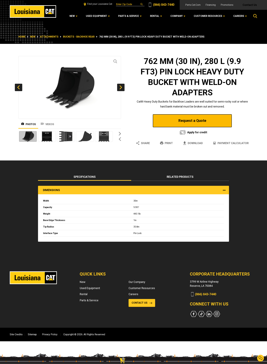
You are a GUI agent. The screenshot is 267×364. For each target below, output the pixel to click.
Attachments (49, 36)
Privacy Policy (49, 334)
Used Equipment (90, 288)
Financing (211, 4)
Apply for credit (197, 132)
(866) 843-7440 (163, 4)
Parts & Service (89, 300)
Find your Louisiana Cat (99, 3)
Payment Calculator (233, 143)
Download (195, 143)
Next (121, 87)
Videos (49, 124)
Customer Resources (142, 288)
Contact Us (250, 4)
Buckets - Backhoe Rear (79, 36)
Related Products (180, 176)
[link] (123, 354)
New (32, 36)
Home (21, 36)
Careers (133, 294)
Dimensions (51, 190)
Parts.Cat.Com (193, 4)
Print (169, 143)
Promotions (227, 4)
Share (145, 143)
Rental (83, 294)
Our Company (137, 282)
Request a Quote (192, 120)
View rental (154, 131)
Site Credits (16, 334)
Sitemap (32, 334)
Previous (18, 87)
